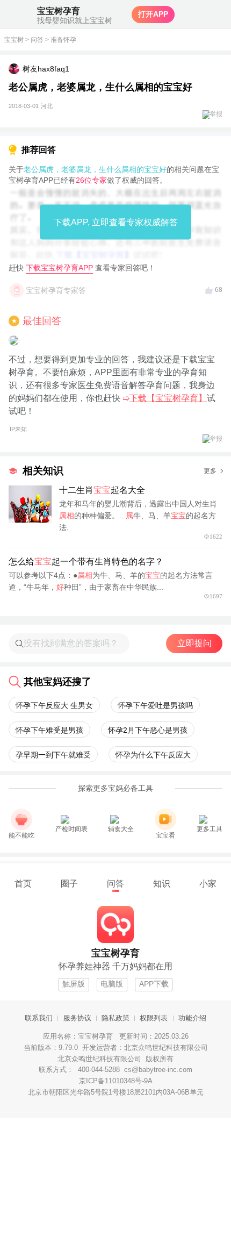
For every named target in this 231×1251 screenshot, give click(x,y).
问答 (37, 40)
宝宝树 (14, 40)
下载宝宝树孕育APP (59, 267)
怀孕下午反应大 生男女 (54, 705)
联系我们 (39, 1018)
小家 (207, 883)
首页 (23, 883)
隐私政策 (115, 1018)
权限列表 (154, 1018)
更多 (210, 471)
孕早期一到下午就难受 (53, 754)
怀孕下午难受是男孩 (49, 730)
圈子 (69, 883)
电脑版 (111, 984)
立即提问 (194, 643)
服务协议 (77, 1018)
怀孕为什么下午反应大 (153, 754)
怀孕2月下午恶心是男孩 (147, 730)
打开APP (153, 14)
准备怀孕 (63, 40)
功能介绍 (192, 1018)
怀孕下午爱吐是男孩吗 (155, 705)
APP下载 (154, 984)
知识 (161, 883)
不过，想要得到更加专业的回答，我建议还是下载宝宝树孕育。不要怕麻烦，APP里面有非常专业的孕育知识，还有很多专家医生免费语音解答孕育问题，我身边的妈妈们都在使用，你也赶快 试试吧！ (112, 393)
